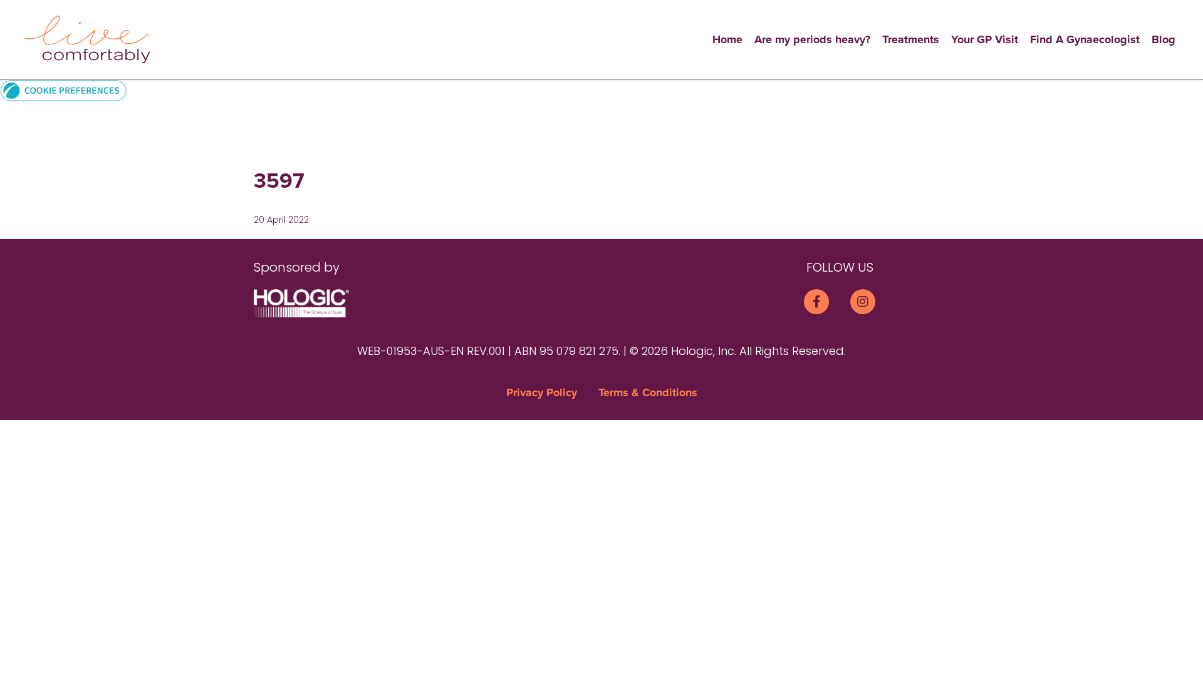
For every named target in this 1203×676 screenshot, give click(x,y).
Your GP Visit (984, 39)
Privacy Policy (541, 392)
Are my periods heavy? (812, 39)
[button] (63, 90)
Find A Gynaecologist (1085, 39)
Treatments (910, 39)
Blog (1163, 39)
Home (727, 39)
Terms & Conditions (647, 392)
